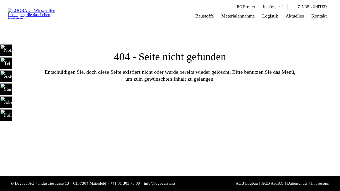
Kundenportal (273, 7)
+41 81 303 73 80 (125, 183)
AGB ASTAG (272, 183)
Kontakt (319, 16)
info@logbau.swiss (160, 183)
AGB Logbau (247, 183)
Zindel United (312, 7)
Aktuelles (295, 16)
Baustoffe (204, 16)
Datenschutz (297, 183)
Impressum (320, 183)
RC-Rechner (246, 7)
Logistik (270, 16)
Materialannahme (238, 16)
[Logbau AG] (36, 13)
